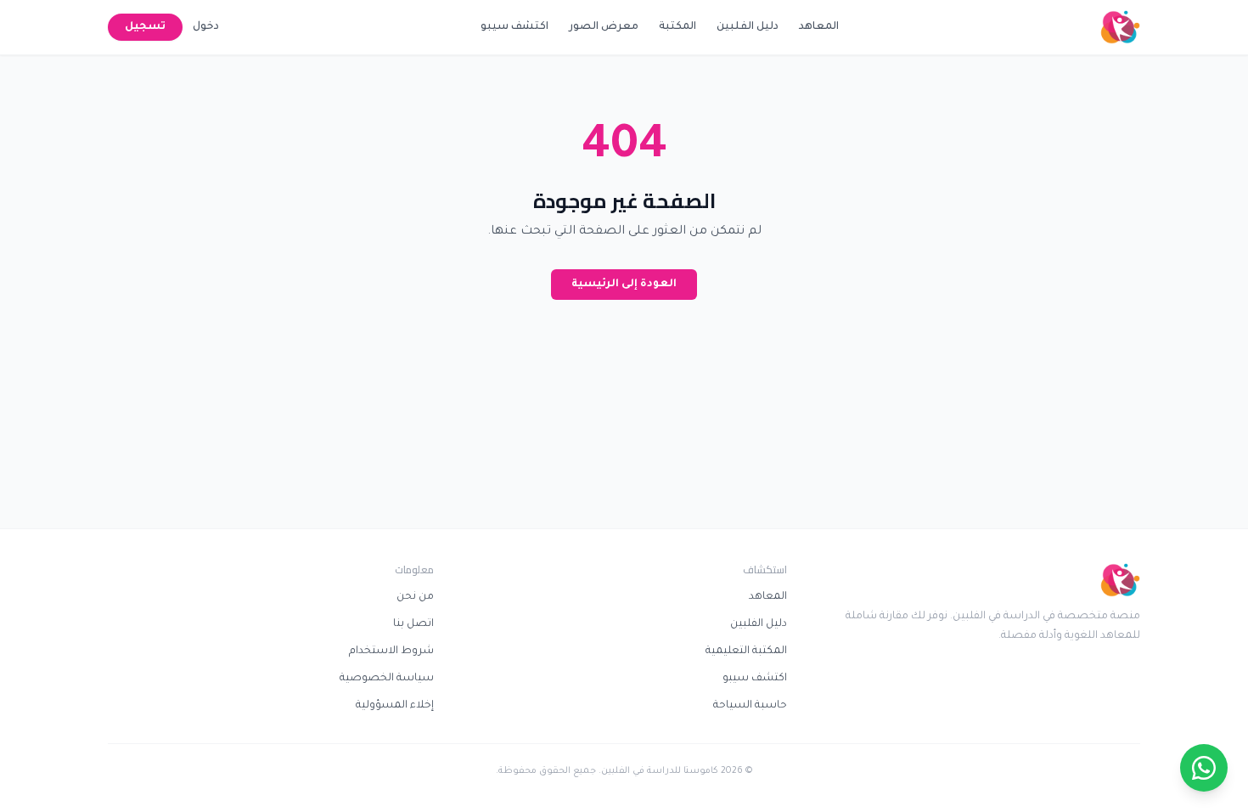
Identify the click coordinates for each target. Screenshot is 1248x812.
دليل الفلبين (748, 27)
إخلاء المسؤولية (395, 706)
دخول (206, 27)
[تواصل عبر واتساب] (1204, 768)
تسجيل (145, 27)
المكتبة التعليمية (746, 651)
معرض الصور (603, 27)
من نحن (415, 597)
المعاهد (819, 27)
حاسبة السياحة (750, 706)
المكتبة (677, 27)
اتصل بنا (413, 624)
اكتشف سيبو (514, 27)
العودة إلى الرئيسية (624, 284)
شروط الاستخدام (391, 651)
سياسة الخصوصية (387, 679)
